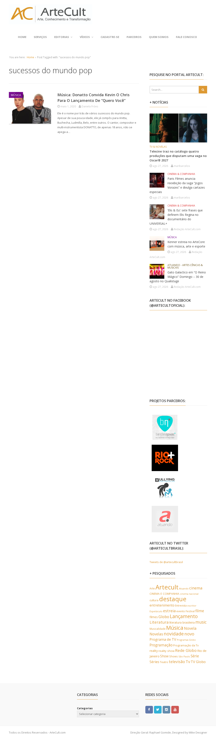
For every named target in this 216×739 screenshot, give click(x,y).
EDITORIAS (61, 37)
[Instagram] (166, 709)
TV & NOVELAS (158, 147)
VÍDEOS (85, 37)
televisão (177, 661)
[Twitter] (158, 709)
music (201, 622)
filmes (154, 617)
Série (195, 655)
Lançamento (184, 616)
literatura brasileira (182, 622)
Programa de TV (163, 639)
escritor (191, 605)
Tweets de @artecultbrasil (166, 562)
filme (199, 610)
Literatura (159, 622)
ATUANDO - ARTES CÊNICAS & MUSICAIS (185, 266)
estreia (169, 610)
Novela (190, 628)
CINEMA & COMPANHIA (181, 174)
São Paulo (184, 656)
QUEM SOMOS (159, 37)
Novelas (156, 633)
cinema (195, 587)
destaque (172, 599)
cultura (154, 600)
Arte (152, 588)
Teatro (164, 662)
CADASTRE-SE (110, 37)
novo (189, 634)
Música (174, 627)
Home (22, 37)
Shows (173, 656)
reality (154, 651)
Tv (188, 661)
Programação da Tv (186, 645)
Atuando (184, 588)
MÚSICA (16, 95)
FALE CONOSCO (186, 37)
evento (180, 611)
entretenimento (162, 605)
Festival (190, 611)
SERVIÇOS (40, 37)
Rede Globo (186, 650)
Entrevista (181, 605)
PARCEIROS (134, 37)
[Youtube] (175, 709)
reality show (166, 651)
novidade (174, 634)
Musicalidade (158, 628)
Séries (154, 661)
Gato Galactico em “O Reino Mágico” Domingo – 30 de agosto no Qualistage (178, 276)
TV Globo (198, 661)
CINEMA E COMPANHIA (164, 594)
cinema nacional (189, 593)
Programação (161, 644)
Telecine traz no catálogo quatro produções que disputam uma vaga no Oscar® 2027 (178, 155)
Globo (163, 616)
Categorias (85, 708)
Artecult (166, 587)
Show (164, 656)
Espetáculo (156, 611)
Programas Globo (186, 639)
